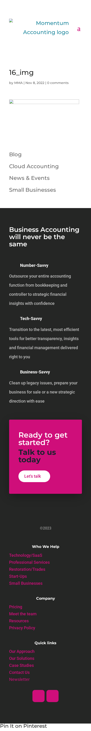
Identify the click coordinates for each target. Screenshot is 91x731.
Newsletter (19, 680)
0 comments (58, 83)
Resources (19, 621)
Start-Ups (18, 577)
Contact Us (19, 673)
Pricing (15, 607)
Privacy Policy (22, 628)
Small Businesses (32, 190)
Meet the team (23, 614)
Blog (15, 154)
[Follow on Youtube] (52, 696)
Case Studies (21, 666)
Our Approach (22, 652)
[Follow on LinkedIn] (38, 696)
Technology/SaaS (25, 556)
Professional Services (29, 563)
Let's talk (32, 476)
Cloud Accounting (34, 166)
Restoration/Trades (27, 570)
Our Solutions (21, 659)
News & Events (29, 178)
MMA (18, 83)
